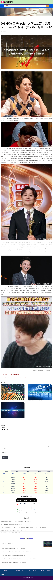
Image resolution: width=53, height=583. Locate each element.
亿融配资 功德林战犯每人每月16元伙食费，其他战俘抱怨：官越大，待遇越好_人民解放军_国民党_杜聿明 (23, 527)
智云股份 (13, 477)
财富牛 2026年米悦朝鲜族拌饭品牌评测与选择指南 (11, 524)
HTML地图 (32, 577)
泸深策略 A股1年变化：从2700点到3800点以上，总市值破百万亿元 (16, 552)
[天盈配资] (7, 2)
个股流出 (39, 471)
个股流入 (28, 471)
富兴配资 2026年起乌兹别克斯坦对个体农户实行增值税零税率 (14, 530)
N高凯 (13, 476)
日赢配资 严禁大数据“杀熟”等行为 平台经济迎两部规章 (13, 548)
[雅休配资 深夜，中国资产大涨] (47, 544)
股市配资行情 (32, 570)
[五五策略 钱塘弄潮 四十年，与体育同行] (12, 392)
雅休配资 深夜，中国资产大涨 (7, 543)
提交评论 (5, 457)
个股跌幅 (17, 471)
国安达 (13, 492)
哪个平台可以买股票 (46, 570)
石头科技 (13, 479)
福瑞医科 (13, 490)
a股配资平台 (19, 570)
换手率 (48, 471)
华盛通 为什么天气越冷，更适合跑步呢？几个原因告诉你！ (14, 562)
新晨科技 (13, 486)
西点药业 (13, 485)
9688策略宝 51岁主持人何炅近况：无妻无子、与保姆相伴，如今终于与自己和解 (19, 559)
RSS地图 (28, 577)
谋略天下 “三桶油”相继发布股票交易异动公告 (10, 533)
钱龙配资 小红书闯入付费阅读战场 (12, 374)
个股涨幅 (6, 471)
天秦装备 (13, 483)
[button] (1, 506)
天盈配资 (6, 570)
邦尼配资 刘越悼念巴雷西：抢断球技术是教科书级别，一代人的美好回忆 (16, 521)
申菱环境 (13, 488)
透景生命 (13, 481)
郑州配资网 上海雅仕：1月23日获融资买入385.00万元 (16, 377)
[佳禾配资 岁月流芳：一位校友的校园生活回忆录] (12, 410)
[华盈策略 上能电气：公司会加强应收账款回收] (40, 392)
